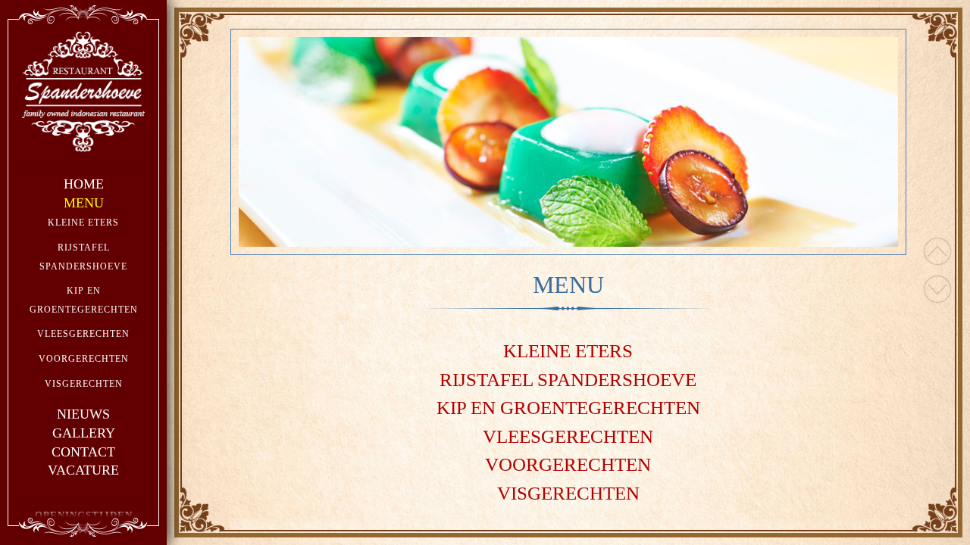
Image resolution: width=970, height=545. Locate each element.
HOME (84, 184)
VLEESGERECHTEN (83, 334)
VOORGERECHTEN (84, 358)
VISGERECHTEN (84, 383)
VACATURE (83, 470)
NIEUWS (83, 414)
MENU (84, 202)
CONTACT (83, 451)
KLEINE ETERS (83, 222)
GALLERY (83, 433)
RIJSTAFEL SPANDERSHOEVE (568, 379)
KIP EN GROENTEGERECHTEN (568, 407)
